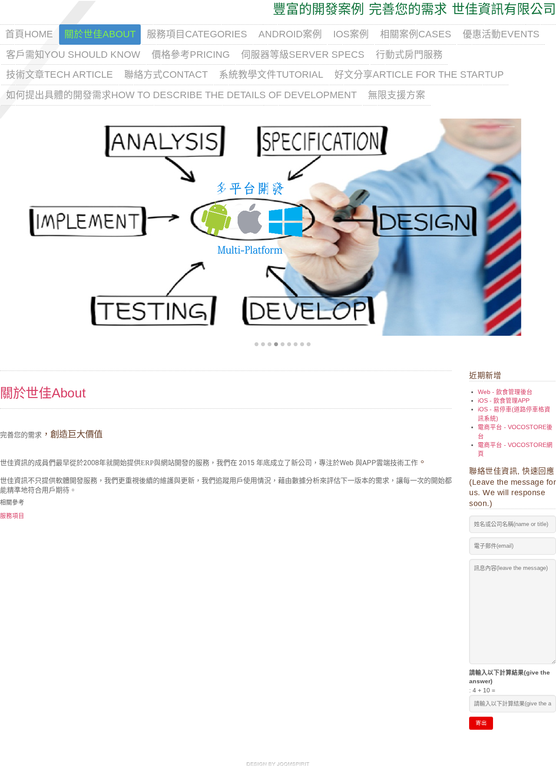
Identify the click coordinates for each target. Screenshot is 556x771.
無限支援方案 (396, 94)
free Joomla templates (278, 764)
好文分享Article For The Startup (419, 74)
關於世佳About (100, 34)
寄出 (481, 723)
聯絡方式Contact (166, 74)
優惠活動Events (501, 34)
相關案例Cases (415, 34)
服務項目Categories (197, 34)
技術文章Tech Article (59, 74)
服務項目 (12, 516)
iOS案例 (351, 34)
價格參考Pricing (191, 54)
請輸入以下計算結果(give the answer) (509, 677)
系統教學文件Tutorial (271, 74)
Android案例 (290, 34)
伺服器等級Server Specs (302, 54)
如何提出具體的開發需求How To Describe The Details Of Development (181, 94)
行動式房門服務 (409, 54)
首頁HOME (29, 34)
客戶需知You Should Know (73, 54)
